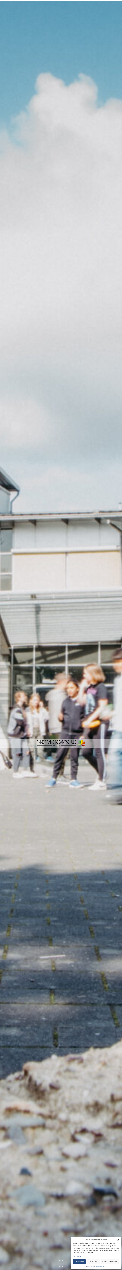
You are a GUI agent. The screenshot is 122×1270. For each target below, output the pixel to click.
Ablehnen (93, 1261)
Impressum (104, 1266)
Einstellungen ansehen (110, 1261)
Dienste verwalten (77, 1256)
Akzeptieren (79, 1261)
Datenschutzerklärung (97, 1266)
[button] (118, 1240)
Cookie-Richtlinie (89, 1266)
